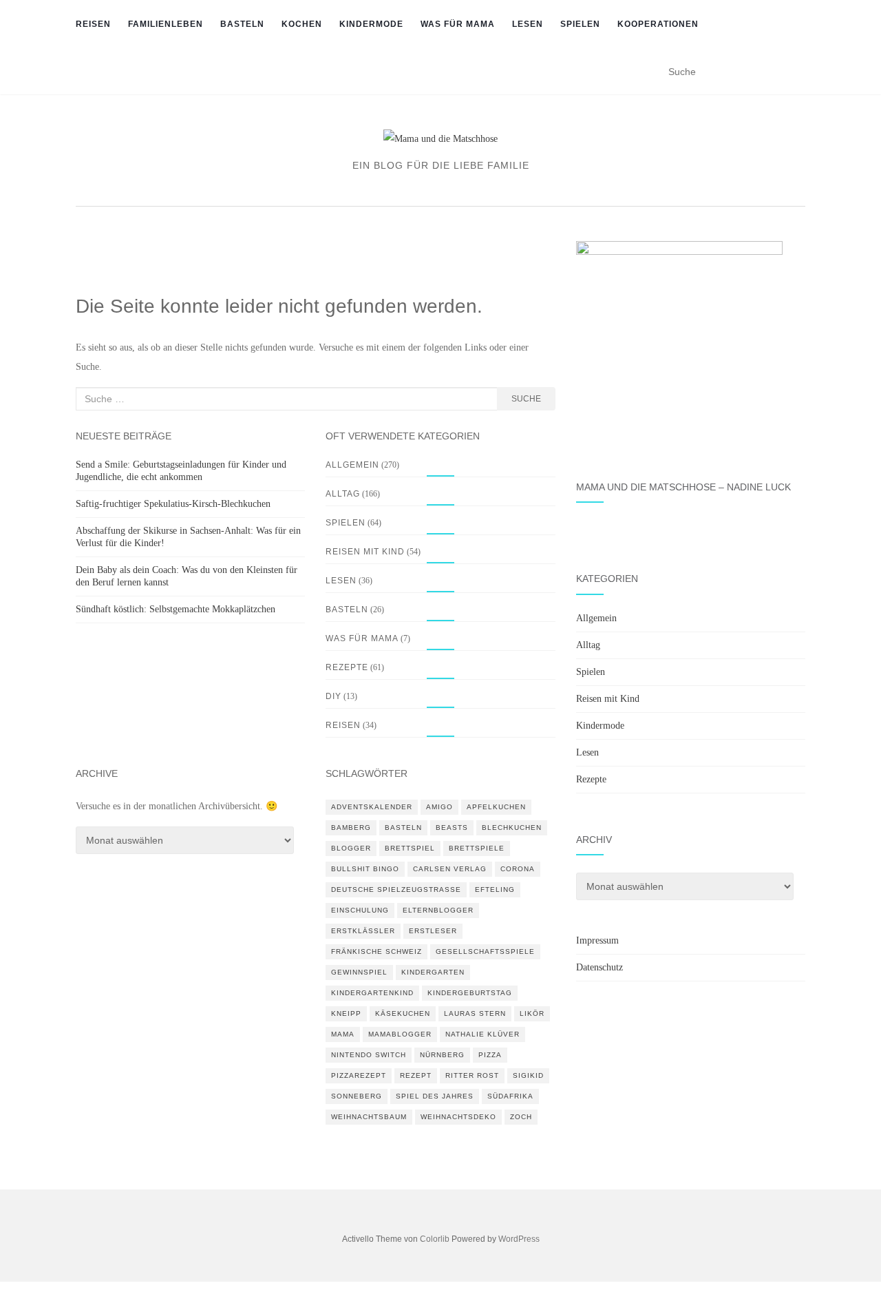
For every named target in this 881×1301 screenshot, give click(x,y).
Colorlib (434, 1239)
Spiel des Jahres (435, 1096)
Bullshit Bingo (365, 869)
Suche (526, 399)
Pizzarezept (358, 1075)
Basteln (242, 24)
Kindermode (371, 24)
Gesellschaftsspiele (485, 951)
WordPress (519, 1239)
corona (517, 869)
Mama (342, 1034)
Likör (532, 1013)
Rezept (416, 1075)
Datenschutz (599, 967)
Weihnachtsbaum (369, 1117)
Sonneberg (356, 1096)
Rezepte (347, 667)
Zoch (521, 1117)
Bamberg (351, 827)
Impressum (597, 940)
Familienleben (165, 24)
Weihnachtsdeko (458, 1117)
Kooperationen (658, 24)
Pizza (490, 1055)
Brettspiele (477, 848)
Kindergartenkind (372, 993)
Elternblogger (438, 910)
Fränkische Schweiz (376, 951)
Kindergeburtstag (469, 993)
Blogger (351, 848)
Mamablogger (400, 1034)
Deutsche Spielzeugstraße (396, 889)
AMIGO (439, 807)
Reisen (93, 24)
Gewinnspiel (359, 972)
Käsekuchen (402, 1013)
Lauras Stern (475, 1013)
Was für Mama (458, 24)
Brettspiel (410, 848)
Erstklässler (363, 931)
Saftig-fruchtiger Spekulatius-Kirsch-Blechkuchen (173, 504)
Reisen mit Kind (365, 551)
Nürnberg (442, 1055)
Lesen (527, 24)
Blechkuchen (512, 827)
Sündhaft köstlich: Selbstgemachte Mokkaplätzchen (175, 609)
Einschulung (360, 910)
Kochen (302, 24)
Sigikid (528, 1075)
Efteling (495, 889)
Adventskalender (371, 807)
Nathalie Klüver (482, 1034)
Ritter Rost (472, 1075)
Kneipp (346, 1013)
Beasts (452, 827)
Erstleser (433, 931)
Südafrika (510, 1096)
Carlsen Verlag (450, 869)
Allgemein (352, 465)
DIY (333, 696)
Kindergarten (433, 972)
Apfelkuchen (496, 807)
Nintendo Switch (368, 1055)
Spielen (580, 24)
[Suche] (799, 75)
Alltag (343, 494)
